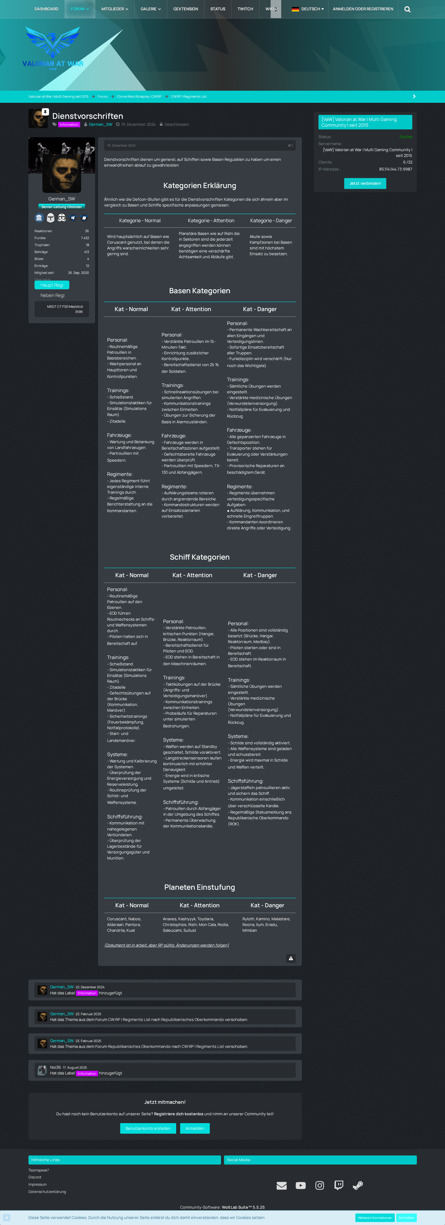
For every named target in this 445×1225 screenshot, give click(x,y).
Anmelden (195, 1128)
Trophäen (42, 244)
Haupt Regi (52, 285)
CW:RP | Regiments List (129, 1019)
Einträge (41, 265)
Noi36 (55, 1067)
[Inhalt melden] (291, 958)
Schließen (406, 1217)
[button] (307, 9)
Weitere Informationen (375, 1217)
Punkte (40, 238)
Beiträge (41, 251)
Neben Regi (52, 295)
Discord (34, 1177)
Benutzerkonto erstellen (148, 1128)
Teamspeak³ (38, 1170)
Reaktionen (43, 231)
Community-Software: (222, 1207)
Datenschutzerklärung (47, 1191)
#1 (290, 145)
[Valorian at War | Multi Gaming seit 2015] (222, 48)
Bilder (39, 258)
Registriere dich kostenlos (178, 1113)
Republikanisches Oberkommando (192, 1019)
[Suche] (407, 9)
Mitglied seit (44, 272)
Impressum (37, 1184)
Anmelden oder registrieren (363, 8)
